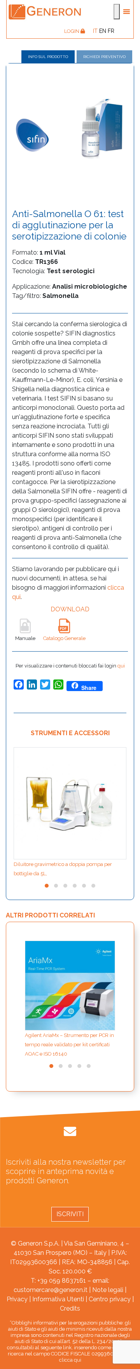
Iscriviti (70, 1214)
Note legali (107, 1290)
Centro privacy (110, 1299)
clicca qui (70, 1360)
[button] (46, 886)
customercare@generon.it (51, 1290)
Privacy (17, 1299)
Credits (70, 1308)
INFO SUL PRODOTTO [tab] (48, 57)
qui (121, 666)
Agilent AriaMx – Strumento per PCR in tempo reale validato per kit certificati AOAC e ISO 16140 (69, 1044)
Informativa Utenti (58, 1299)
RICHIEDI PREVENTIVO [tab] (104, 57)
